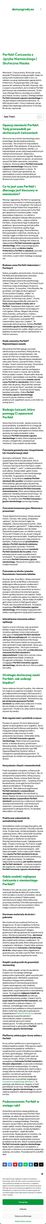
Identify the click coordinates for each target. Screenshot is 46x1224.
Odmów (23, 1209)
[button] (42, 1174)
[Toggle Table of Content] (38, 117)
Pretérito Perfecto (24, 1013)
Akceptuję (23, 1202)
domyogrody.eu (23, 9)
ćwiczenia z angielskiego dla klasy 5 (18, 1081)
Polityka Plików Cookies (23, 1221)
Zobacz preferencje (23, 1216)
